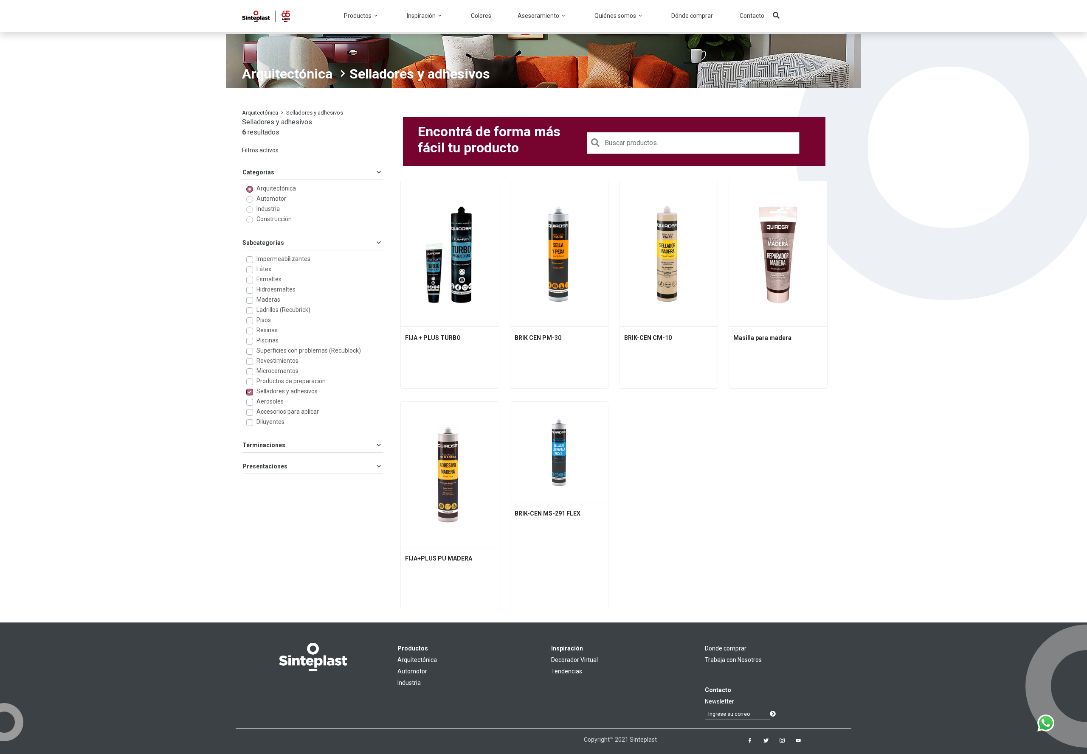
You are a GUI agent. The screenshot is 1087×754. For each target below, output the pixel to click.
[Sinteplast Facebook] (750, 740)
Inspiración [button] (422, 15)
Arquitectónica (287, 74)
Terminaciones (263, 445)
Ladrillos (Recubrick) (283, 309)
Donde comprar (725, 648)
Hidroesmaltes (276, 289)
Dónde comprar (692, 15)
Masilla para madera (762, 337)
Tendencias (566, 671)
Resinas (267, 330)
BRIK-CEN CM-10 (648, 337)
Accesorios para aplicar (287, 411)
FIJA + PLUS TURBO (433, 337)
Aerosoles (270, 401)
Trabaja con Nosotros (733, 659)
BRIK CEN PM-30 (538, 337)
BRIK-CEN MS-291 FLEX (547, 513)
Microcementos (277, 370)
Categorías (258, 172)
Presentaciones (264, 466)
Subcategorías (263, 242)
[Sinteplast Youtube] (798, 740)
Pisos (263, 320)
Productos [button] (358, 15)
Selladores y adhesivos (287, 391)
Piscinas (267, 340)
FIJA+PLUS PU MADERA (438, 558)
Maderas (268, 299)
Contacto (752, 15)
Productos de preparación (291, 381)
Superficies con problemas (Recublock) (308, 350)
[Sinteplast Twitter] (766, 740)
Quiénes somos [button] (615, 15)
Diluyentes (270, 421)
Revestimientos (277, 360)
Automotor (271, 198)
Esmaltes (269, 279)
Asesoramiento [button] (539, 15)
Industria (268, 208)
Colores (481, 15)
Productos (412, 648)
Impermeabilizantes (283, 258)
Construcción (274, 219)
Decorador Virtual (574, 659)
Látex (263, 269)
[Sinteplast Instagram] (782, 740)
